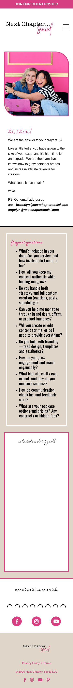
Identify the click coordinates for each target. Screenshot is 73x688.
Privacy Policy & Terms (36, 663)
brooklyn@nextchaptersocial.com (42, 205)
